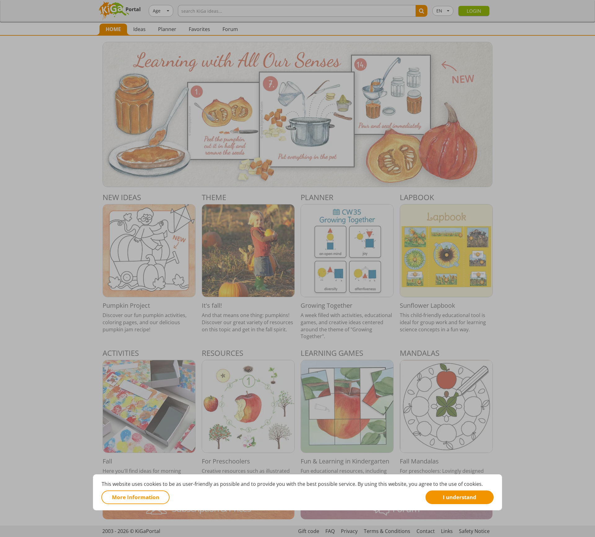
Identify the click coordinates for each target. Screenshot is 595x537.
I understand (459, 496)
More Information (135, 496)
